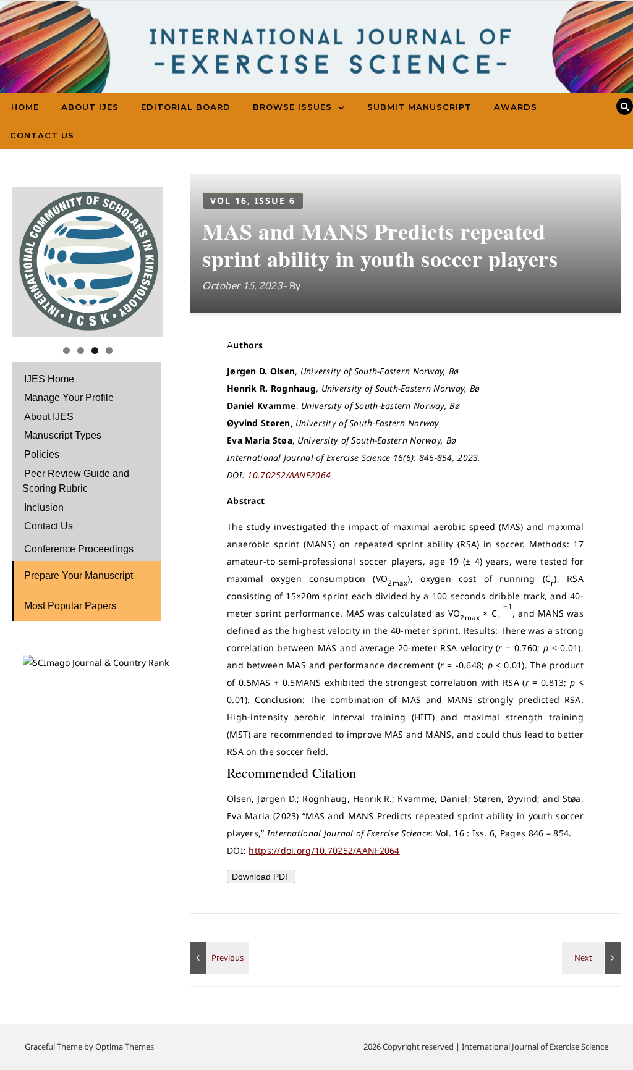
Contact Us (42, 135)
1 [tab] (66, 350)
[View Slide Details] (87, 262)
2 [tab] (80, 350)
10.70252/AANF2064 (289, 475)
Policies (41, 454)
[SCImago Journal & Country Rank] (96, 662)
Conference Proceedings (79, 549)
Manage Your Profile (69, 397)
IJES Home (49, 379)
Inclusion (44, 507)
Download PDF (261, 877)
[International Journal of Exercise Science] (316, 56)
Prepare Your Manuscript (78, 575)
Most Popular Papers (70, 605)
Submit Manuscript (419, 107)
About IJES (90, 107)
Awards (515, 107)
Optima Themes (124, 1046)
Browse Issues (292, 107)
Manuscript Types (62, 435)
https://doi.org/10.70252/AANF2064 (324, 850)
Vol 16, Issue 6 (252, 200)
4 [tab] (109, 350)
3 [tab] (94, 350)
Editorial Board (186, 107)
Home (25, 107)
